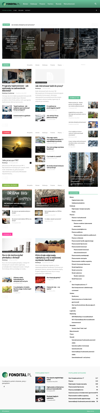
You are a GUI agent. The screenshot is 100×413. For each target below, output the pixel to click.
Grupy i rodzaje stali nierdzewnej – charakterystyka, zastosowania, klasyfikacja (78, 143)
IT (70, 281)
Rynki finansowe (77, 279)
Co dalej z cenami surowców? (53, 219)
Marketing (73, 314)
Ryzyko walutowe (79, 276)
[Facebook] (96, 10)
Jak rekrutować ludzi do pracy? (49, 86)
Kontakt (27, 10)
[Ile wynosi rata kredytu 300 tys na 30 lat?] (6, 221)
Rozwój (58, 4)
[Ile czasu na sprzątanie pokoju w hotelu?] (6, 213)
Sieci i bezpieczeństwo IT (79, 284)
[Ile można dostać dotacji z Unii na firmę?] (40, 168)
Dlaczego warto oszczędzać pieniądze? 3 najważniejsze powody (55, 139)
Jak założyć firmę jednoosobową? (52, 116)
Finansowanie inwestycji (79, 246)
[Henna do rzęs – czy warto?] (40, 289)
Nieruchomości (69, 4)
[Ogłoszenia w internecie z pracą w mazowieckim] (40, 389)
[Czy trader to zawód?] (40, 158)
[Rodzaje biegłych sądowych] (40, 398)
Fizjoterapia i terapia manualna (81, 209)
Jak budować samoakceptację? (15, 203)
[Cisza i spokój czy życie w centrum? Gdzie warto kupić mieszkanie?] (69, 43)
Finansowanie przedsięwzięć (80, 255)
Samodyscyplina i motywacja (80, 346)
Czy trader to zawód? (54, 156)
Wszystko (30, 65)
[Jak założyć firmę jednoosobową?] (40, 118)
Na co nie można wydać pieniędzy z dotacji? (12, 256)
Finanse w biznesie (77, 238)
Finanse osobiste (77, 220)
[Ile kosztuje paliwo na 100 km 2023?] (39, 213)
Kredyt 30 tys (42, 203)
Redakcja (38, 88)
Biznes (25, 4)
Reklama (20, 10)
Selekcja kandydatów (41, 82)
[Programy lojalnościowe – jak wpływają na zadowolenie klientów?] (16, 76)
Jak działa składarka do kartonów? (77, 122)
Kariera (50, 4)
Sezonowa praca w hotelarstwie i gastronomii (82, 392)
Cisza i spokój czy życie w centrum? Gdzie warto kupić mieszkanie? (33, 25)
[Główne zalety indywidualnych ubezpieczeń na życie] (7, 280)
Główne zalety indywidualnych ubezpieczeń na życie (20, 279)
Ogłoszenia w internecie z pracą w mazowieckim (55, 388)
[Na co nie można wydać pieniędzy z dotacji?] (16, 245)
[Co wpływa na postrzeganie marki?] (40, 108)
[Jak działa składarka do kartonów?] (50, 43)
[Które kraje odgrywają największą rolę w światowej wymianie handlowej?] (50, 245)
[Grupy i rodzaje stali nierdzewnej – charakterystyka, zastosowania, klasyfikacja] (88, 43)
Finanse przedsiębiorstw (79, 229)
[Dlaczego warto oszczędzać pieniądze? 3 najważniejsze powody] (40, 140)
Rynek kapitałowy (77, 267)
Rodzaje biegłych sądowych (52, 397)
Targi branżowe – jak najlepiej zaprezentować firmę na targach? (21, 108)
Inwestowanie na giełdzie (21, 115)
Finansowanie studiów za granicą (82, 261)
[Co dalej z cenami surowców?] (39, 221)
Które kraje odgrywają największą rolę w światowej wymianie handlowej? (48, 257)
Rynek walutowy (77, 273)
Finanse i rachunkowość (79, 217)
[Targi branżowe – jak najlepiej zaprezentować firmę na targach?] (7, 108)
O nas (15, 10)
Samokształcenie (77, 348)
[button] (95, 4)
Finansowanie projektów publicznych (12, 251)
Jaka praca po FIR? (10, 160)
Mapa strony (90, 411)
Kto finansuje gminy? (53, 277)
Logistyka (73, 311)
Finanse (42, 4)
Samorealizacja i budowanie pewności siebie (82, 401)
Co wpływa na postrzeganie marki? (53, 107)
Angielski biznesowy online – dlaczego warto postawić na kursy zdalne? (77, 114)
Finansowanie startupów (79, 258)
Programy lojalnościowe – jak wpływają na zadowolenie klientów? (15, 88)
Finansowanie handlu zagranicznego (45, 251)
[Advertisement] (50, 18)
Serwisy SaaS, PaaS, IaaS (79, 328)
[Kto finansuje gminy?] (40, 280)
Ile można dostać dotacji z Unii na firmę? (55, 166)
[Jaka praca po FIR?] (16, 147)
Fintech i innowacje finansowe (81, 264)
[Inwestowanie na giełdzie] (7, 117)
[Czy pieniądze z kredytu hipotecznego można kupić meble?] (7, 289)
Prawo (72, 334)
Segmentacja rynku (77, 200)
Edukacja (33, 4)
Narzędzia (72, 325)
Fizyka (73, 212)
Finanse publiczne (77, 232)
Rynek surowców (77, 270)
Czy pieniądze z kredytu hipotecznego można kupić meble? (22, 289)
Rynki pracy (75, 296)
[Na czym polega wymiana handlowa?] (40, 149)
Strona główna (7, 10)
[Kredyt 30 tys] (50, 198)
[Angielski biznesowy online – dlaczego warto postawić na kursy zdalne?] (30, 43)
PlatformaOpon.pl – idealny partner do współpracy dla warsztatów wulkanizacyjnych (76, 104)
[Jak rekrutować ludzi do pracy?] (50, 76)
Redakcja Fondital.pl (8, 93)
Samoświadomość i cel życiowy (81, 357)
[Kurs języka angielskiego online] (40, 380)
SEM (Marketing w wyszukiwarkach (82, 316)
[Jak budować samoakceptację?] (17, 198)
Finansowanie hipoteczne (79, 244)
